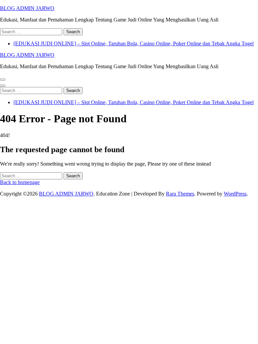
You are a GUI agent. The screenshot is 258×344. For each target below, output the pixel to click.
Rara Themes (180, 194)
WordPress (235, 194)
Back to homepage (20, 182)
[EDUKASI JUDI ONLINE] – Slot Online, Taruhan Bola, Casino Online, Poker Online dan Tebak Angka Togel (133, 43)
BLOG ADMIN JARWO (27, 8)
